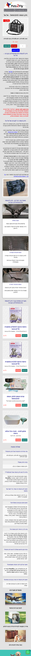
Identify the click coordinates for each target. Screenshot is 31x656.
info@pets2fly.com (22, 10)
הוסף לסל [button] (18, 335)
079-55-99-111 (10, 10)
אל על (10, 71)
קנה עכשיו (7, 46)
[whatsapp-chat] (28, 652)
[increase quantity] (18, 46)
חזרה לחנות (15, 50)
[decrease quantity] (27, 46)
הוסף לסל (14, 46)
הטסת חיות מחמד (13, 132)
